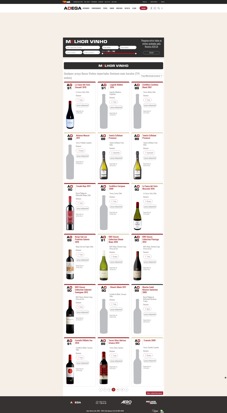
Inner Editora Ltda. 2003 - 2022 (95, 411)
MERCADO (119, 8)
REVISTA (127, 8)
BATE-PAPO (154, 2)
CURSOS (100, 2)
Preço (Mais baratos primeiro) (150, 75)
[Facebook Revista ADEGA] (151, 8)
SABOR (112, 8)
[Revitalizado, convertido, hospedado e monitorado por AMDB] (162, 411)
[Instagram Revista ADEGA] (155, 8)
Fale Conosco (108, 411)
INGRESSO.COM (78, 2)
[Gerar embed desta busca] (154, 393)
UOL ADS (114, 2)
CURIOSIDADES (96, 8)
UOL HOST (87, 2)
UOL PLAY (107, 2)
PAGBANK (94, 2)
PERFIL (105, 8)
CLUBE (134, 8)
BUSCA (145, 2)
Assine (144, 8)
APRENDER (86, 8)
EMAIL (163, 2)
